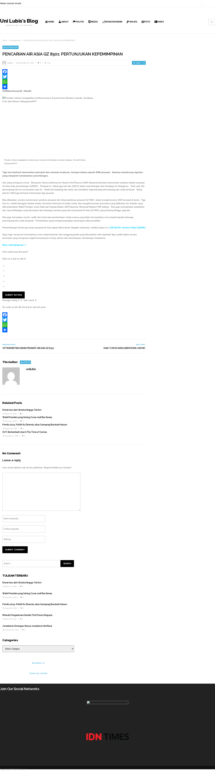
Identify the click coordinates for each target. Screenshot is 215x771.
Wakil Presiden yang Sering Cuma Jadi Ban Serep (27, 417)
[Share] (74, 86)
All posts (25, 362)
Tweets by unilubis (38, 673)
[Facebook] (204, 3)
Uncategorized (15, 40)
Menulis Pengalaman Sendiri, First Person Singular (27, 615)
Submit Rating (13, 295)
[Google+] (209, 3)
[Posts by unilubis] (4, 63)
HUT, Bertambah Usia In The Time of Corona (24, 432)
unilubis (10, 63)
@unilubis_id (38, 663)
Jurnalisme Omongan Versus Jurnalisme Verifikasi (27, 626)
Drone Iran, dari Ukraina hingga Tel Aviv (22, 410)
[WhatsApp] (74, 81)
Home (4, 40)
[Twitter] (213, 3)
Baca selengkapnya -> (14, 245)
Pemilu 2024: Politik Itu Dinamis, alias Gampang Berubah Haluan (34, 424)
